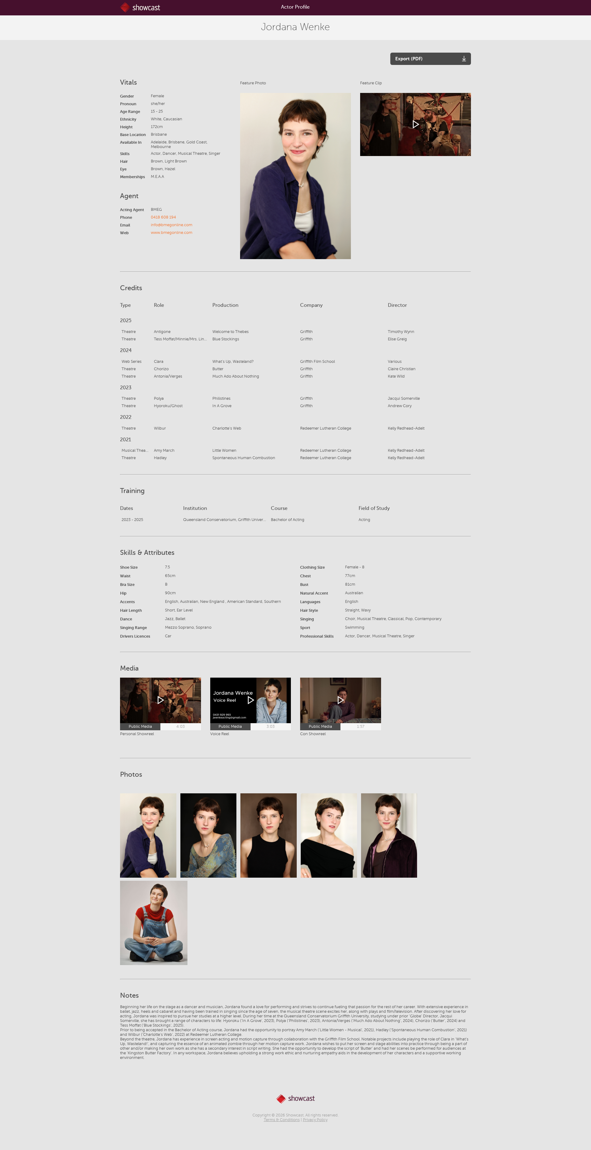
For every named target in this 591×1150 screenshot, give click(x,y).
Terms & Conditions (282, 1120)
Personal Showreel (137, 734)
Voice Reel (219, 734)
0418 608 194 (163, 217)
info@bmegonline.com (171, 225)
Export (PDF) (409, 58)
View (148, 835)
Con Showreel (313, 734)
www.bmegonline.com (171, 232)
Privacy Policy (315, 1120)
